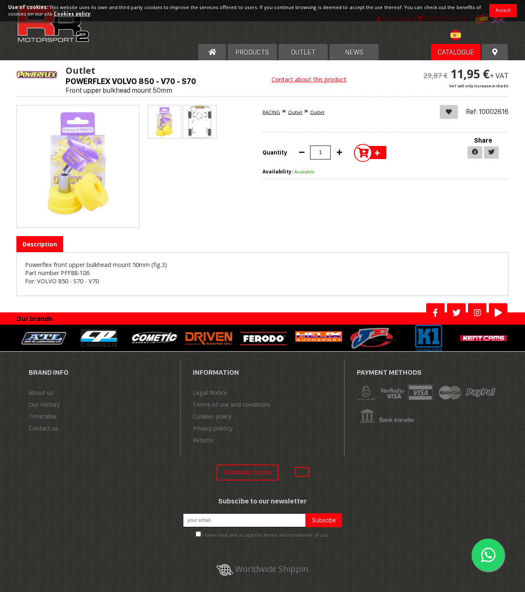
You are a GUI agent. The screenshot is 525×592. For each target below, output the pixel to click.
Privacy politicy (213, 428)
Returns (203, 440)
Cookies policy (212, 416)
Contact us (43, 428)
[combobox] (465, 36)
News (354, 52)
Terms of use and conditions (232, 404)
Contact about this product (309, 79)
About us (41, 392)
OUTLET (303, 52)
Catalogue (456, 52)
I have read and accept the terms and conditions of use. (265, 535)
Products (252, 52)
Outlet (295, 112)
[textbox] (465, 35)
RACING (271, 112)
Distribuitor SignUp (248, 472)
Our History (44, 404)
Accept (503, 10)
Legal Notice (210, 392)
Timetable (43, 416)
